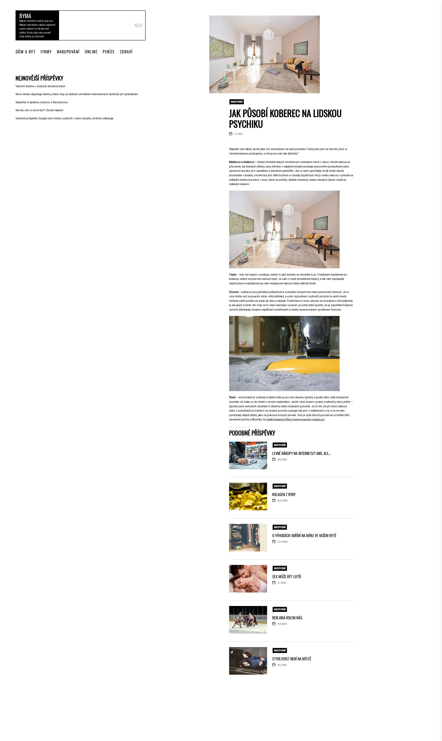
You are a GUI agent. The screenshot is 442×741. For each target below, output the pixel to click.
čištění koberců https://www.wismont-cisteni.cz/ (295, 419)
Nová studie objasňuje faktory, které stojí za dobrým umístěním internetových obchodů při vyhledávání (77, 94)
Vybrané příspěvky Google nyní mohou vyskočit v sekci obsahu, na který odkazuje (64, 118)
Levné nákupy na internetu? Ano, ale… (301, 453)
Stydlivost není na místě (291, 658)
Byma (25, 16)
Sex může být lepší (286, 576)
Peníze (109, 51)
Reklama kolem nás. (287, 617)
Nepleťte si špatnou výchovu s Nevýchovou (42, 102)
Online (91, 51)
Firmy (46, 51)
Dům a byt (25, 51)
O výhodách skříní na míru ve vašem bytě (304, 535)
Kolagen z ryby (284, 494)
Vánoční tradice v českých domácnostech (40, 86)
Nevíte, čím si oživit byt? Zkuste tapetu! (39, 110)
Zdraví (126, 51)
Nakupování (68, 51)
